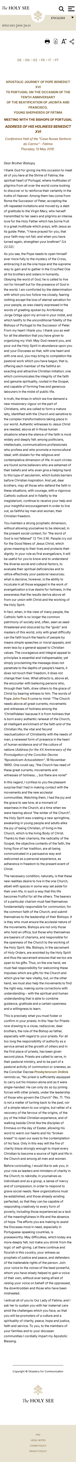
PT (57, 60)
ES (35, 60)
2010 (20, 25)
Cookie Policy (38, 1445)
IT (49, 60)
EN (27, 60)
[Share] (72, 42)
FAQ (38, 1434)
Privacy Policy (38, 1451)
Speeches (9, 25)
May (28, 25)
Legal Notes (38, 1440)
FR (43, 60)
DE (19, 60)
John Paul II (20, 698)
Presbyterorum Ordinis (51, 1072)
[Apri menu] (71, 8)
